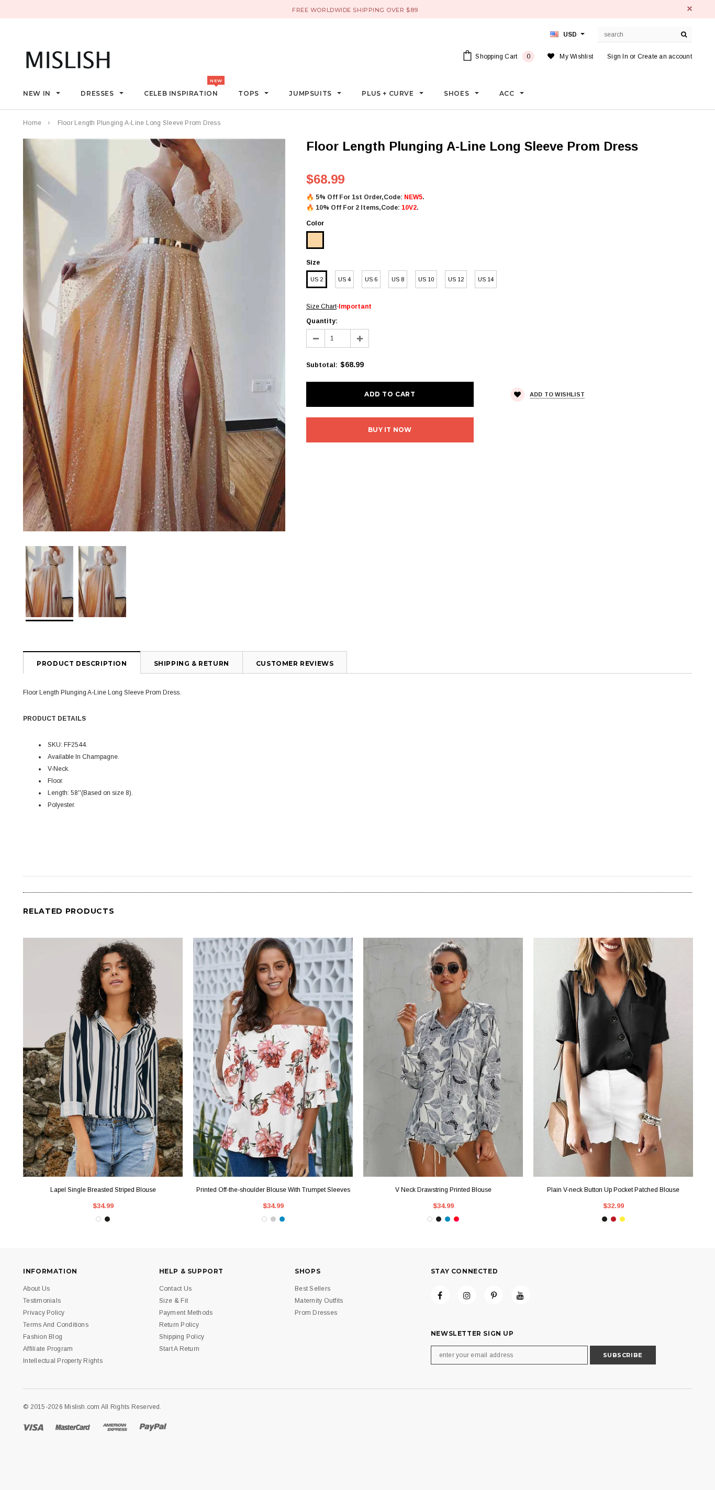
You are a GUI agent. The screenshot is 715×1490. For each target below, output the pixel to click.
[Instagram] (466, 1295)
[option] (154, 335)
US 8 (398, 279)
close (689, 8)
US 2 (316, 279)
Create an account (665, 56)
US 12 (456, 279)
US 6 (371, 279)
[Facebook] (440, 1295)
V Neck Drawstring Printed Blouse (443, 1189)
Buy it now (389, 430)
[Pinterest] (493, 1295)
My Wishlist (576, 56)
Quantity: (322, 321)
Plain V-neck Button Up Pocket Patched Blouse (613, 1189)
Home (32, 123)
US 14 (486, 279)
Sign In (617, 56)
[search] (684, 34)
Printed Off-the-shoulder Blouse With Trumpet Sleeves (273, 1189)
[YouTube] (520, 1295)
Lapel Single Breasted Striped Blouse (103, 1189)
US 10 (426, 279)
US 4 (344, 279)
